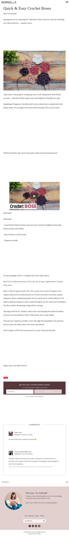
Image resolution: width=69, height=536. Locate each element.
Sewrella (9, 2)
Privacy (42, 516)
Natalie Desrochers (21, 452)
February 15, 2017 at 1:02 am (23, 434)
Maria (16, 432)
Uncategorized (38, 396)
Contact (36, 516)
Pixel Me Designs (37, 533)
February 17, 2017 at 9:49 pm (23, 454)
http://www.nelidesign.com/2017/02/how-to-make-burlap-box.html (30, 466)
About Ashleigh (29, 516)
